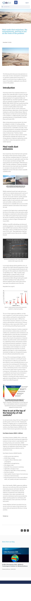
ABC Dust (8, 569)
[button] (16, 2)
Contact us (5, 516)
